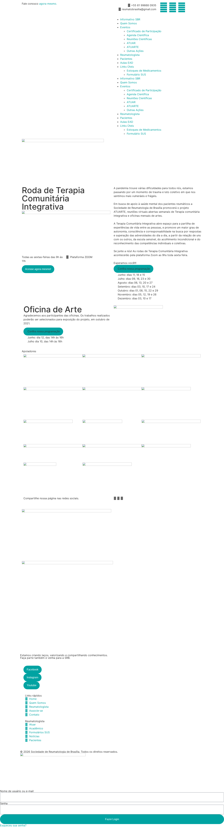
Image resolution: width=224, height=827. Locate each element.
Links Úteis (127, 66)
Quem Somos (128, 23)
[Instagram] (173, 7)
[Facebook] (164, 7)
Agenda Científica (138, 35)
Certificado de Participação (144, 31)
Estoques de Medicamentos (144, 70)
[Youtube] (182, 7)
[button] (133, 269)
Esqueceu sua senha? (13, 825)
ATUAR (131, 43)
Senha (4, 803)
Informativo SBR (130, 19)
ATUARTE (133, 47)
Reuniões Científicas (139, 39)
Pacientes (126, 58)
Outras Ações (135, 51)
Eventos (125, 27)
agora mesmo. (48, 3)
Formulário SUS (136, 74)
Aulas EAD (126, 62)
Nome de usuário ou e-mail (17, 791)
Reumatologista (130, 54)
